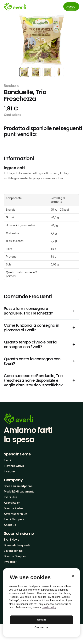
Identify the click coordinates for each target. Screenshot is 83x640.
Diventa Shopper (15, 556)
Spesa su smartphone (18, 486)
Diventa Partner (14, 508)
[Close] (73, 576)
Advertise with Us (15, 513)
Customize (41, 627)
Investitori (10, 561)
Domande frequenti (17, 545)
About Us (10, 524)
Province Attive (14, 466)
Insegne (9, 471)
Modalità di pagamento (19, 491)
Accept (41, 619)
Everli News (11, 539)
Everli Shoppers (14, 519)
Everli (7, 460)
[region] (41, 602)
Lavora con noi (13, 550)
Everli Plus (10, 497)
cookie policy (49, 607)
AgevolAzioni (12, 502)
